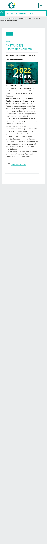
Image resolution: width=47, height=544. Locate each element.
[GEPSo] (12, 5)
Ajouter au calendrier (18, 165)
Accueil (3, 18)
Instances (24, 18)
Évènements (13, 18)
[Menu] (40, 5)
